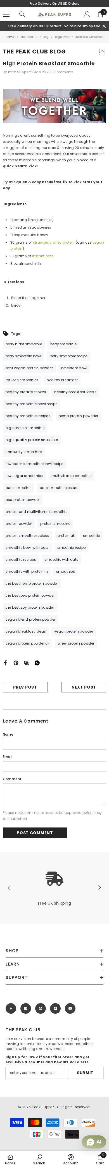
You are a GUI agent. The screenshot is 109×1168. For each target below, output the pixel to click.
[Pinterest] (15, 662)
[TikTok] (55, 1008)
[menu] (6, 14)
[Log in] (87, 14)
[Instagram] (25, 1008)
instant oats (43, 256)
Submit (85, 1073)
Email (7, 756)
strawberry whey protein (54, 242)
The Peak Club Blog (35, 37)
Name (8, 734)
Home (10, 37)
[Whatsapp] (37, 662)
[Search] (22, 14)
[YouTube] (70, 1008)
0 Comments (62, 72)
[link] (54, 888)
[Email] (26, 662)
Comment (12, 779)
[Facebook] (5, 662)
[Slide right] (99, 888)
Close (104, 26)
